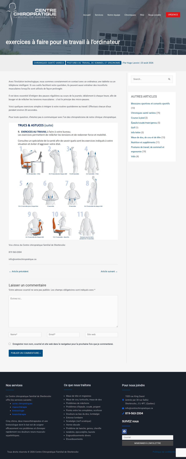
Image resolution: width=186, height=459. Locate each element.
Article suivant (109, 271)
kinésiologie (18, 410)
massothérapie (19, 407)
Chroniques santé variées (49, 63)
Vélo (133, 156)
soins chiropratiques (22, 403)
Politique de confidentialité (166, 452)
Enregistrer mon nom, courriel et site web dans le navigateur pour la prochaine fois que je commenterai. (63, 344)
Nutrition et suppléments (143, 142)
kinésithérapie (19, 414)
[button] (173, 14)
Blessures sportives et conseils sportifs (150, 103)
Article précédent (18, 271)
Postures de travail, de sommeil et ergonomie (93, 63)
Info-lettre (136, 132)
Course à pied (137, 118)
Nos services (14, 385)
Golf (133, 127)
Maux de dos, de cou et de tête (146, 137)
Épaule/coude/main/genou (144, 123)
